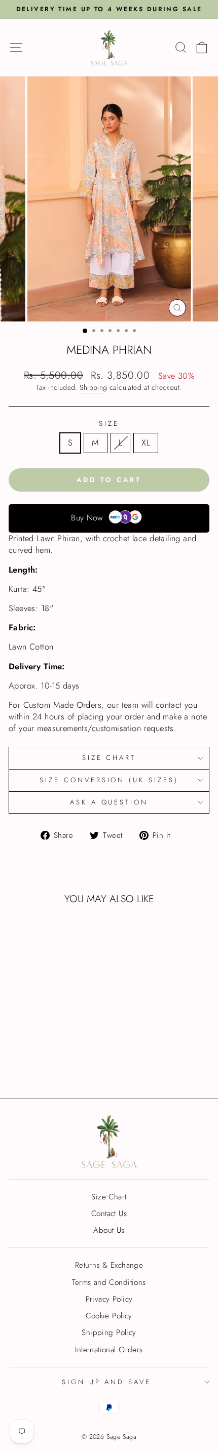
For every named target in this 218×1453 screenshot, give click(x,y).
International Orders (108, 1349)
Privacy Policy (109, 1299)
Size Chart (109, 757)
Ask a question (109, 802)
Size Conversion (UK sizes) (109, 780)
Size (109, 423)
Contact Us (109, 1213)
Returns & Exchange (109, 1265)
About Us (108, 1230)
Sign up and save (107, 1382)
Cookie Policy (109, 1315)
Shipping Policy (109, 1332)
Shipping (93, 387)
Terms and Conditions (109, 1282)
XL (145, 442)
